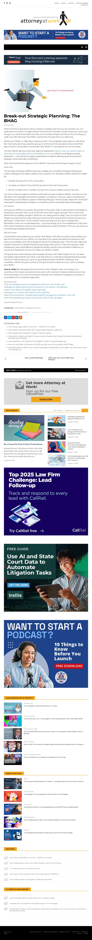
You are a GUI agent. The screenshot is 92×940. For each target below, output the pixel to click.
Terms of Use (64, 932)
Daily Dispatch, (19, 308)
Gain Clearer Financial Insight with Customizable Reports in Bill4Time (35, 330)
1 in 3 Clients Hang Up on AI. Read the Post (25, 868)
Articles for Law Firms (46, 370)
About (57, 3)
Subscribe (46, 399)
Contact (84, 932)
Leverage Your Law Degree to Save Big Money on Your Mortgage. (34, 903)
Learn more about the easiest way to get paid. (25, 290)
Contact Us (84, 5)
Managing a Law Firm (33, 308)
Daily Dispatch (58, 410)
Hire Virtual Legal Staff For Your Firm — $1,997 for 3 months (31, 327)
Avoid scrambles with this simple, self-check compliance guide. (32, 898)
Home (86, 933)
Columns (71, 3)
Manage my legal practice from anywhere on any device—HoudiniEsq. (36, 287)
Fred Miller (10, 125)
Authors (63, 3)
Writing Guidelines (82, 3)
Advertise (75, 932)
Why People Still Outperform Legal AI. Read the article (29, 333)
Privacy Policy (36, 932)
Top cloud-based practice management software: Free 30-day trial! (35, 284)
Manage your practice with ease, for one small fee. (27, 292)
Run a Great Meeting (34, 358)
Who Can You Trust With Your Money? (61, 359)
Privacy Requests (50, 932)
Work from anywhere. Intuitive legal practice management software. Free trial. (40, 295)
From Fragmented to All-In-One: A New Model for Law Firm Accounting (35, 863)
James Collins (32, 154)
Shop (80, 933)
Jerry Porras (47, 154)
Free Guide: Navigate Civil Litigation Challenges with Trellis (31, 879)
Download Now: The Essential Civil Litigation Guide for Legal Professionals (37, 341)
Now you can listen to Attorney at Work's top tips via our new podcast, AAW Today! (40, 344)
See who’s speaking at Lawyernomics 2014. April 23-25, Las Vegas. (33, 298)
